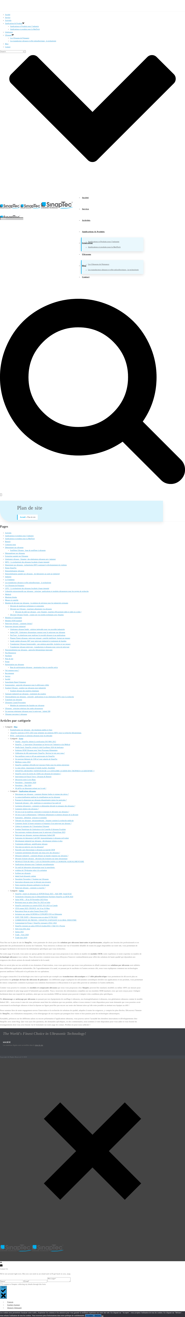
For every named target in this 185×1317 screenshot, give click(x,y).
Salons (21, 891)
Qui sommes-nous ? (12, 670)
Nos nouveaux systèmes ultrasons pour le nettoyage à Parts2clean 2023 (40, 832)
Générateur (87, 243)
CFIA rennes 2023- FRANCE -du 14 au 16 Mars (32, 908)
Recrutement (9, 673)
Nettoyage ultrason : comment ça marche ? (30, 888)
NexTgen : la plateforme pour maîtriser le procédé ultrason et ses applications (37, 635)
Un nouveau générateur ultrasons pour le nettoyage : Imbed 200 (27, 711)
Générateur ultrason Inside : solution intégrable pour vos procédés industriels (37, 629)
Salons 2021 (19, 932)
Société (85, 198)
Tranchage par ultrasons (13, 700)
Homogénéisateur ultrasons (14, 571)
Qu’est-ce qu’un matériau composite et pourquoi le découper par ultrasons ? (42, 812)
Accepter (89, 1315)
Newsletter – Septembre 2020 (25, 783)
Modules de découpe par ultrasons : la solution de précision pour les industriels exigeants (36, 603)
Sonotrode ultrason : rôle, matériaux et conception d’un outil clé (38, 803)
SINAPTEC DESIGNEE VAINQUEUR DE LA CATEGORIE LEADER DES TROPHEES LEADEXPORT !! (55, 771)
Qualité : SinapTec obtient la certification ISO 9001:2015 (35, 742)
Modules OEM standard (13, 621)
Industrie (8, 577)
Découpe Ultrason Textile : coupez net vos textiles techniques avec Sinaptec (37, 615)
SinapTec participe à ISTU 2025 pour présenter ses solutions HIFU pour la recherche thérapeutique (46, 733)
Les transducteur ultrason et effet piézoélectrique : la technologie (33, 41)
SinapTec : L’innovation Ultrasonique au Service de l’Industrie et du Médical (42, 744)
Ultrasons (86, 254)
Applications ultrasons (27, 791)
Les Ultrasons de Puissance (19, 38)
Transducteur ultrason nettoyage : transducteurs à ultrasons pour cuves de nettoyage (39, 647)
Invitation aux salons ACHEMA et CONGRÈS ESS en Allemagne (38, 914)
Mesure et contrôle (11, 600)
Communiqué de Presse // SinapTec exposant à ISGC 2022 (36, 923)
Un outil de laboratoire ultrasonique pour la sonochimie (35, 867)
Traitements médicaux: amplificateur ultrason (31, 844)
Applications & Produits (93, 232)
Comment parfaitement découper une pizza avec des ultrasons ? (37, 853)
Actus (21, 739)
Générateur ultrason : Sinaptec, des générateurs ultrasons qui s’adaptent (30, 559)
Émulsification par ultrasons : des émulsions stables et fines (31, 730)
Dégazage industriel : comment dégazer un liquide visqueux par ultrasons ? (41, 856)
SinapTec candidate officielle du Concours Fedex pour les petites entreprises (42, 765)
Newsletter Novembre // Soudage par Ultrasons (32, 879)
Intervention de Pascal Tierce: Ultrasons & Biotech (33, 777)
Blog (84, 266)
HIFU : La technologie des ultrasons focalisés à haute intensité (27, 562)
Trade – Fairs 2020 (22, 935)
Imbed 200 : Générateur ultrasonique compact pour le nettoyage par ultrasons (37, 632)
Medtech (8, 594)
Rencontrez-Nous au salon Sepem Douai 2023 (31, 911)
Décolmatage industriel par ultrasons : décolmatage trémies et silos (38, 841)
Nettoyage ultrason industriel (15, 626)
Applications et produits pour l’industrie (19, 536)
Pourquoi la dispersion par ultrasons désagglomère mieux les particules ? (41, 800)
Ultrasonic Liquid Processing (15, 703)
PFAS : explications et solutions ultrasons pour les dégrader (31, 736)
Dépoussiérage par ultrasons (15, 553)
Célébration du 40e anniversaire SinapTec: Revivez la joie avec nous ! (40, 753)
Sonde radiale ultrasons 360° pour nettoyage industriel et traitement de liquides (38, 641)
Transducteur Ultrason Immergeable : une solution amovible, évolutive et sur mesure (40, 644)
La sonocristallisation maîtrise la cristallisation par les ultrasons (37, 797)
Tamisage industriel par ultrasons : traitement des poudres (25, 694)
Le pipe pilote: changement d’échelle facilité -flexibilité (35, 768)
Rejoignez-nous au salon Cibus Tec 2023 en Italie (32, 902)
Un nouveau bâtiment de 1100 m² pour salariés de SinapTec (36, 759)
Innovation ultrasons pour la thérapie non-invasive (33, 882)
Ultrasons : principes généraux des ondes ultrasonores (24, 708)
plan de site (39, 1045)
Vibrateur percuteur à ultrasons (16, 714)
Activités (86, 220)
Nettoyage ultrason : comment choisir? (18, 624)
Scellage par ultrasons (23, 873)
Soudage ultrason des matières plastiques (24, 691)
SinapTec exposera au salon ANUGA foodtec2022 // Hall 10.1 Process (40, 926)
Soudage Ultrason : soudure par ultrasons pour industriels (25, 688)
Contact (85, 277)
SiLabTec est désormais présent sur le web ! (30, 788)
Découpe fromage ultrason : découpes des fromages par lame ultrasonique (41, 859)
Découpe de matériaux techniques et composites (27, 606)
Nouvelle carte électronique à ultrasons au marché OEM (35, 850)
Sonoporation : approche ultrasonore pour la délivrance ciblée (27, 685)
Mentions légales (11, 597)
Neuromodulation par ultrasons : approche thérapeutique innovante (28, 650)
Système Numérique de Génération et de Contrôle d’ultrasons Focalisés (40, 829)
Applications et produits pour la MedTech (25, 29)
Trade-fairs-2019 (21, 938)
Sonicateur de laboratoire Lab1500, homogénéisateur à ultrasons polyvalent (42, 838)
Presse (7, 662)
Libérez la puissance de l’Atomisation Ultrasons (32, 826)
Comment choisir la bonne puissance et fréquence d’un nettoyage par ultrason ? (43, 823)
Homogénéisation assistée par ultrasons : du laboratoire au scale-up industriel (32, 574)
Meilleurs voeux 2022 (23, 762)
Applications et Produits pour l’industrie (24, 26)
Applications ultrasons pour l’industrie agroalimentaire (34, 864)
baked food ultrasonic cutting (25, 876)
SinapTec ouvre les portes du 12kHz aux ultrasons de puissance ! (38, 774)
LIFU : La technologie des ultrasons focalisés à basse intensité (27, 588)
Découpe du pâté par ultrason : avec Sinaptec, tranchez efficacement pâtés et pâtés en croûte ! (48, 612)
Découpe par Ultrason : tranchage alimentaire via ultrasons (31, 609)
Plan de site (9, 659)
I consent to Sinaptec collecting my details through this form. (24, 1284)
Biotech (7, 542)
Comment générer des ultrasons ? (27, 809)
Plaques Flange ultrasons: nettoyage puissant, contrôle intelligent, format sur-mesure (40, 638)
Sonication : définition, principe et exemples (31, 818)
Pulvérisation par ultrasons (14, 664)
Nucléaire (8, 656)
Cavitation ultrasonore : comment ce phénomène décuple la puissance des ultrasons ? (45, 806)
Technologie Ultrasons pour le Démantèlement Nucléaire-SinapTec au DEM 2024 (44, 897)
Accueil (22, 517)
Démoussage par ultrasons (14, 547)
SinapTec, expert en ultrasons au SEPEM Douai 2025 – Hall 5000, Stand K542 (43, 894)
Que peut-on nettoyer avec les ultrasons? (29, 847)
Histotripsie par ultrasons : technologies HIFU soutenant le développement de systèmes (36, 565)
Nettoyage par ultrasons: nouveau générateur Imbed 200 (35, 835)
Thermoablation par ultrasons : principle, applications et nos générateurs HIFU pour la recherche (39, 697)
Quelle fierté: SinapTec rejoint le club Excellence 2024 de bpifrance (39, 747)
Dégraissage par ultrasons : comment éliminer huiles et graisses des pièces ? (42, 794)
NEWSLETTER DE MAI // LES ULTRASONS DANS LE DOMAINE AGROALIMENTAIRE (49, 862)
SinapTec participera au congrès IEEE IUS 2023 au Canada (36, 905)
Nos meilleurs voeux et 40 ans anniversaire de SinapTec (35, 756)
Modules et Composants (13, 618)
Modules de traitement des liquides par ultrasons (27, 705)
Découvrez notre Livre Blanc (25, 780)
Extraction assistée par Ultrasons (16, 556)
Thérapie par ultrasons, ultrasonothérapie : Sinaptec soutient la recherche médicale (44, 821)
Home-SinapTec (10, 568)
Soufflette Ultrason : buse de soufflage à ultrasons (28, 550)
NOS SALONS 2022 (22, 929)
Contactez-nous (10, 545)
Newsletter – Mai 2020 (23, 785)
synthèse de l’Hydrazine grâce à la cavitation (31, 870)
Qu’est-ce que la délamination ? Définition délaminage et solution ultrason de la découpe (46, 815)
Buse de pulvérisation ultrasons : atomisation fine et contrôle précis (34, 667)
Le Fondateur (10, 580)
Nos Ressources (10, 653)
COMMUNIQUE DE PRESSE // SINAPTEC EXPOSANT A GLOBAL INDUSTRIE (46, 920)
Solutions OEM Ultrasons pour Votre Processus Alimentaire (36, 750)
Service (85, 209)
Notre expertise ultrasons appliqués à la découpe (32, 885)
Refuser (97, 1315)
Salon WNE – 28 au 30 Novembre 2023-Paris (31, 900)
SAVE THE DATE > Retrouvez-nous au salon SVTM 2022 (36, 917)
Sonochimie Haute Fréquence (15, 682)
